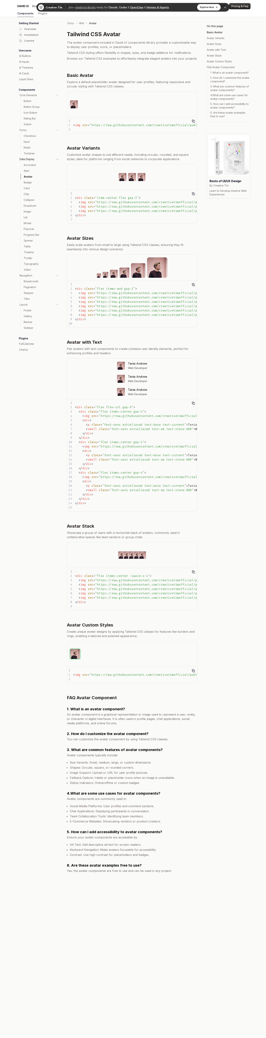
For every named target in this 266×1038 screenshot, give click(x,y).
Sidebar (28, 327)
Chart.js (23, 349)
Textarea (29, 153)
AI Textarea (26, 67)
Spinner (28, 240)
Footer (28, 310)
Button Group (32, 106)
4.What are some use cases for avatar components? (229, 97)
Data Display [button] (26, 159)
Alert (26, 170)
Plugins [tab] (42, 13)
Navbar (28, 322)
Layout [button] (23, 304)
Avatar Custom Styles (219, 61)
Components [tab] (25, 13)
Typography (31, 263)
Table (27, 246)
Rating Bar (30, 118)
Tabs (27, 298)
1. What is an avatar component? (229, 72)
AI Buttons (25, 55)
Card (27, 188)
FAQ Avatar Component (221, 67)
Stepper (29, 292)
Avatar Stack (214, 55)
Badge (28, 182)
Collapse (29, 199)
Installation (31, 34)
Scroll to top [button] (219, 129)
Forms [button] (23, 130)
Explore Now (207, 7)
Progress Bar (31, 234)
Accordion (30, 164)
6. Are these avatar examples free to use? (227, 114)
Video (27, 269)
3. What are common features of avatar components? (229, 88)
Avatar (28, 176)
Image (27, 211)
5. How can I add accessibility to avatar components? (229, 105)
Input (27, 141)
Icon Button (30, 112)
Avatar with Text (216, 49)
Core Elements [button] (28, 95)
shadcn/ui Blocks (85, 7)
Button (27, 101)
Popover (29, 228)
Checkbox (30, 135)
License (29, 40)
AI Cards (24, 73)
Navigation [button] (25, 275)
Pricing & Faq (239, 6)
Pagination (30, 287)
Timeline (29, 252)
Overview (30, 29)
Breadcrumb (31, 281)
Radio (27, 147)
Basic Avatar (214, 32)
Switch (28, 124)
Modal (27, 223)
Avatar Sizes (214, 43)
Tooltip (28, 258)
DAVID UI (23, 6)
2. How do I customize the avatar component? (229, 79)
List (26, 217)
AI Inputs (24, 61)
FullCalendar (26, 343)
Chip (26, 194)
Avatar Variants (215, 38)
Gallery (28, 316)
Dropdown (30, 205)
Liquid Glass (26, 79)
